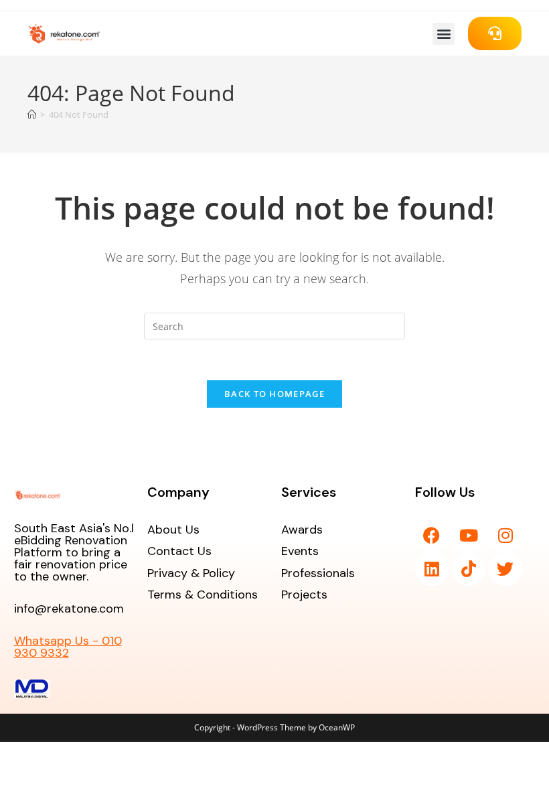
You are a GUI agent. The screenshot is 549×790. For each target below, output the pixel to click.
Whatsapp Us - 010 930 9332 (68, 647)
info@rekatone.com (69, 609)
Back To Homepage (274, 394)
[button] (444, 34)
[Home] (31, 114)
